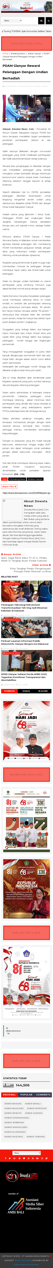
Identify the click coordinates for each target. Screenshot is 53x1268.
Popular (26, 1094)
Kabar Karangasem (16, 1127)
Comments (43, 1094)
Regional (9, 1094)
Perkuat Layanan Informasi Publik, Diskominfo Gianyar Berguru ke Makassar (25, 642)
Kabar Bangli (33, 1104)
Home (5, 53)
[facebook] (5, 1158)
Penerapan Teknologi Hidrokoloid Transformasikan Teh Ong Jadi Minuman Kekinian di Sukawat (24, 607)
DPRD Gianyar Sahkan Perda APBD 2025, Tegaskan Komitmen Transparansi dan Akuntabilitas (24, 677)
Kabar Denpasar (37, 1108)
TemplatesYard (23, 1260)
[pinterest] (19, 1158)
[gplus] (15, 1158)
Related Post (9, 576)
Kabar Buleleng (14, 1108)
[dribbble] (28, 1158)
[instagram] (42, 1158)
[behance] (37, 1158)
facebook (9, 691)
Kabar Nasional (14, 1137)
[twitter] (9, 1158)
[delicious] (46, 1158)
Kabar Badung (13, 1104)
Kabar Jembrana (14, 1122)
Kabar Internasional (17, 1118)
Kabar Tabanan (36, 1137)
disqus (26, 691)
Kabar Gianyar (34, 53)
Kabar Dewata (13, 1113)
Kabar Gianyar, (41, 86)
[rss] (32, 1158)
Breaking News (18, 53)
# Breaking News (17, 479)
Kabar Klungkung (15, 1132)
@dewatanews (13, 1031)
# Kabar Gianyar (35, 479)
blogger (43, 691)
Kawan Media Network (26, 1265)
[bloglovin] (24, 1158)
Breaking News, (27, 86)
